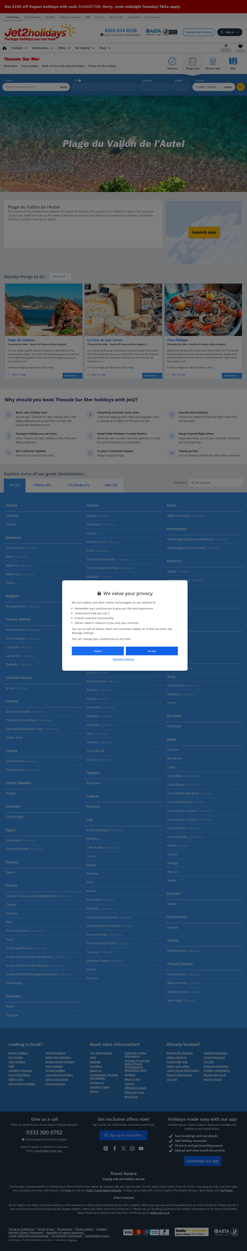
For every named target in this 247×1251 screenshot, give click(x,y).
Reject (98, 651)
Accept (152, 651)
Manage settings (123, 659)
